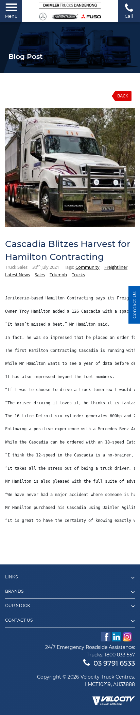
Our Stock (17, 605)
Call (129, 16)
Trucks (78, 274)
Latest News (17, 274)
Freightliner (115, 267)
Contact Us (19, 620)
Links (11, 577)
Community (87, 267)
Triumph (58, 274)
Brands (14, 591)
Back (122, 96)
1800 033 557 (120, 655)
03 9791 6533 (114, 663)
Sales (40, 274)
